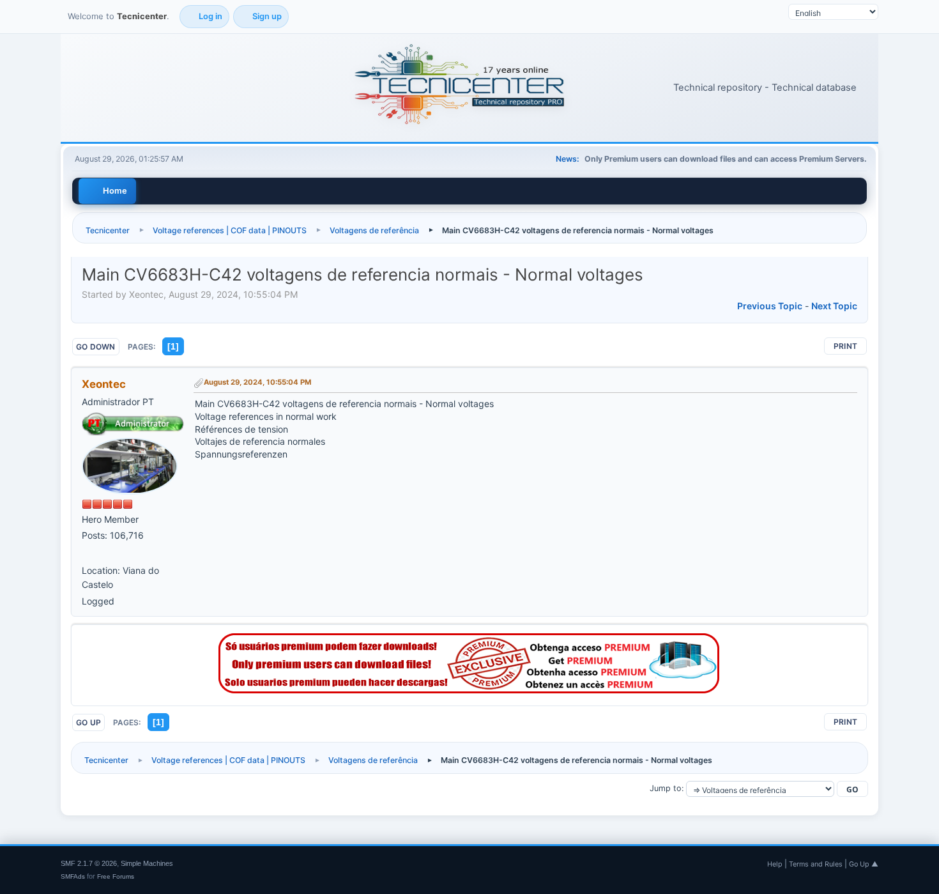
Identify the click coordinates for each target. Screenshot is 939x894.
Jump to (666, 788)
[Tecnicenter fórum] (87, 553)
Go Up (88, 722)
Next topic (834, 305)
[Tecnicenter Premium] (469, 689)
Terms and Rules (816, 863)
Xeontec (104, 384)
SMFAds (73, 876)
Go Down (96, 346)
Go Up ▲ (863, 863)
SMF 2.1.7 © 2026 (89, 863)
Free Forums (115, 876)
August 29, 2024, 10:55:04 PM (257, 382)
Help (774, 863)
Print (845, 346)
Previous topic (769, 305)
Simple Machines (147, 863)
